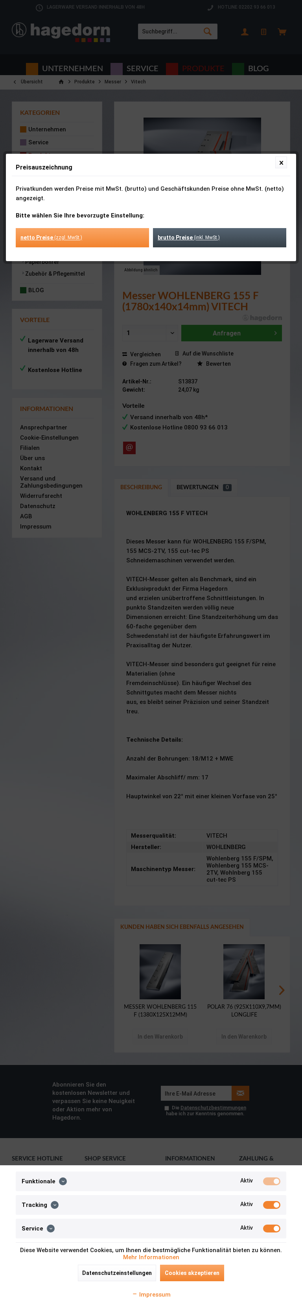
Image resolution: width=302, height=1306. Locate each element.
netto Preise (51, 237)
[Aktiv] (271, 1181)
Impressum (154, 1294)
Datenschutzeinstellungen (117, 1273)
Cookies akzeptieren (192, 1273)
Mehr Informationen (151, 1257)
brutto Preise (189, 237)
